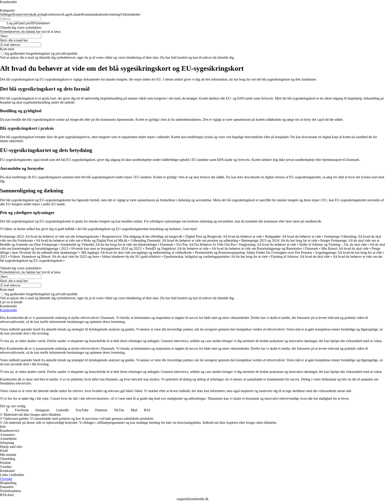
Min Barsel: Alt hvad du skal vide (345, 248)
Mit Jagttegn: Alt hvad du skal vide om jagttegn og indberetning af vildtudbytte (136, 252)
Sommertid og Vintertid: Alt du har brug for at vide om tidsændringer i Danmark (117, 244)
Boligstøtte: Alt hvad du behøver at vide (293, 236)
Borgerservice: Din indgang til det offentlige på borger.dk (142, 236)
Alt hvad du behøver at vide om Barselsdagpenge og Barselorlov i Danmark (264, 248)
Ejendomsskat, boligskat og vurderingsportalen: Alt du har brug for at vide (216, 256)
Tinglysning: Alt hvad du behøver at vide (267, 244)
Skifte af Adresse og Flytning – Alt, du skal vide (333, 244)
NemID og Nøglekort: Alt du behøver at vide (177, 248)
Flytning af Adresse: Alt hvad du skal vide (300, 256)
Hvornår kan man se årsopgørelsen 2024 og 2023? (106, 248)
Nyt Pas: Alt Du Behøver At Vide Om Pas (206, 244)
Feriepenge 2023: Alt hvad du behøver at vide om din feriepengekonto (49, 236)
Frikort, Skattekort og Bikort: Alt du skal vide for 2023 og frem (54, 256)
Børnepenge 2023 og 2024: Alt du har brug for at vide (279, 240)
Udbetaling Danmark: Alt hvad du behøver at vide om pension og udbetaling (184, 240)
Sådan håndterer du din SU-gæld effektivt (131, 256)
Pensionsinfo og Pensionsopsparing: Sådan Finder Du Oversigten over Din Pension (253, 252)
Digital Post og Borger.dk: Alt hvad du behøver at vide (223, 236)
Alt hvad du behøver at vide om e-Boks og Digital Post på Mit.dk (81, 240)
